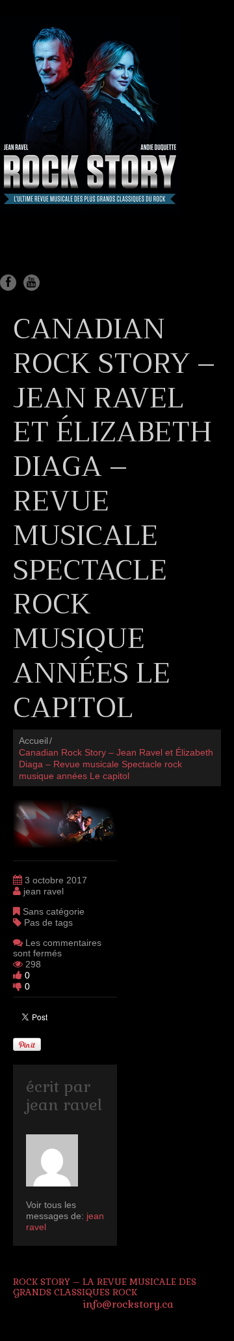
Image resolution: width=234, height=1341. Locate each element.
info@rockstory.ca (128, 1304)
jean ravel (43, 891)
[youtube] (31, 282)
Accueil (33, 740)
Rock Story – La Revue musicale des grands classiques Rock (104, 1287)
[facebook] (8, 282)
